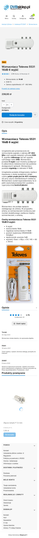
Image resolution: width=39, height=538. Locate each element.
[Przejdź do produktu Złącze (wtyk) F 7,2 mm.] (19, 399)
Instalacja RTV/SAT (20, 24)
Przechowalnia (8, 490)
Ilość (3, 101)
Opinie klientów (8, 525)
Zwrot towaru (8, 500)
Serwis (5, 505)
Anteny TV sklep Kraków (12, 528)
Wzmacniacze (33, 24)
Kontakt (6, 450)
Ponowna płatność (9, 476)
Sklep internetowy (17, 535)
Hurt (4, 517)
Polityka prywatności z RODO (13, 458)
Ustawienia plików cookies (12, 453)
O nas (5, 523)
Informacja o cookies (10, 463)
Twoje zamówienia (9, 485)
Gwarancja (7, 503)
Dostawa (6, 473)
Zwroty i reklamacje (10, 461)
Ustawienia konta (9, 488)
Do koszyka (9, 435)
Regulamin (7, 456)
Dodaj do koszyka (17, 115)
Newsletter (7, 520)
